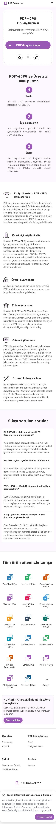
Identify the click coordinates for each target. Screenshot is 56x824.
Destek (32, 759)
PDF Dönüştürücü (38, 736)
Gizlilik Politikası (10, 769)
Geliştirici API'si (35, 746)
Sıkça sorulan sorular (28, 420)
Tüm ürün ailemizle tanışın (28, 562)
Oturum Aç (7, 742)
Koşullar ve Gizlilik (11, 765)
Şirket (5, 759)
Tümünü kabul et (44, 817)
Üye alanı (7, 736)
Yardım (31, 765)
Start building (13, 720)
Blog (30, 742)
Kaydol (5, 746)
